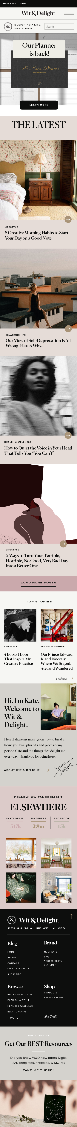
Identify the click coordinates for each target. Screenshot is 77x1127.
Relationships (16, 335)
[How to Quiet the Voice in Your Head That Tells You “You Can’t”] (38, 396)
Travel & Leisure (53, 646)
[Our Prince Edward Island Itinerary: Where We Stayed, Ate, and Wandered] (57, 625)
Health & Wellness (17, 442)
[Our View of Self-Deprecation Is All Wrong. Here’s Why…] (38, 289)
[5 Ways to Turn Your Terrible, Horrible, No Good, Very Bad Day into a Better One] (38, 504)
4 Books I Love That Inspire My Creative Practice (18, 659)
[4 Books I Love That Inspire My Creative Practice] (20, 625)
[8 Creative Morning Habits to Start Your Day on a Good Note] (38, 180)
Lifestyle (11, 227)
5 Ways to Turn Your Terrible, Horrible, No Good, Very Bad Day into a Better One (37, 561)
